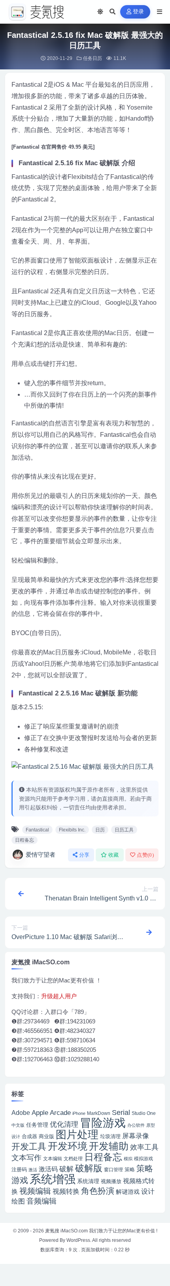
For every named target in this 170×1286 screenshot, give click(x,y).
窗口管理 (113, 1169)
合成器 (29, 1136)
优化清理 (64, 1124)
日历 (100, 830)
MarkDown (98, 1113)
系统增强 (53, 1179)
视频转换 (66, 1191)
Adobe (20, 1112)
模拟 (128, 1158)
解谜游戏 (128, 1191)
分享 (84, 855)
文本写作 (26, 1158)
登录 (138, 12)
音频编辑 (41, 1201)
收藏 (113, 855)
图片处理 (77, 1135)
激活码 (48, 1168)
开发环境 (67, 1146)
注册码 (19, 1169)
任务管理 (37, 1125)
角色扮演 (97, 1190)
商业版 (46, 1136)
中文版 (18, 1125)
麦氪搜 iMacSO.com (67, 1231)
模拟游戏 (143, 1158)
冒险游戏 (103, 1122)
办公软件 (136, 1125)
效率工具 (144, 1147)
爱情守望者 (40, 854)
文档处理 (73, 1158)
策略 (130, 1169)
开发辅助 (108, 1146)
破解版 (88, 1168)
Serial (121, 1112)
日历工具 (124, 830)
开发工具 (28, 1147)
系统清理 (88, 1181)
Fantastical (37, 830)
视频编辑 (35, 1191)
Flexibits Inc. (72, 830)
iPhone (78, 1113)
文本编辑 (52, 1158)
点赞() (145, 855)
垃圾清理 (110, 1136)
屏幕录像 (135, 1136)
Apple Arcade (51, 1112)
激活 (32, 1169)
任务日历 (92, 58)
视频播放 (111, 1181)
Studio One (144, 1113)
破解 (66, 1169)
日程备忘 (24, 840)
